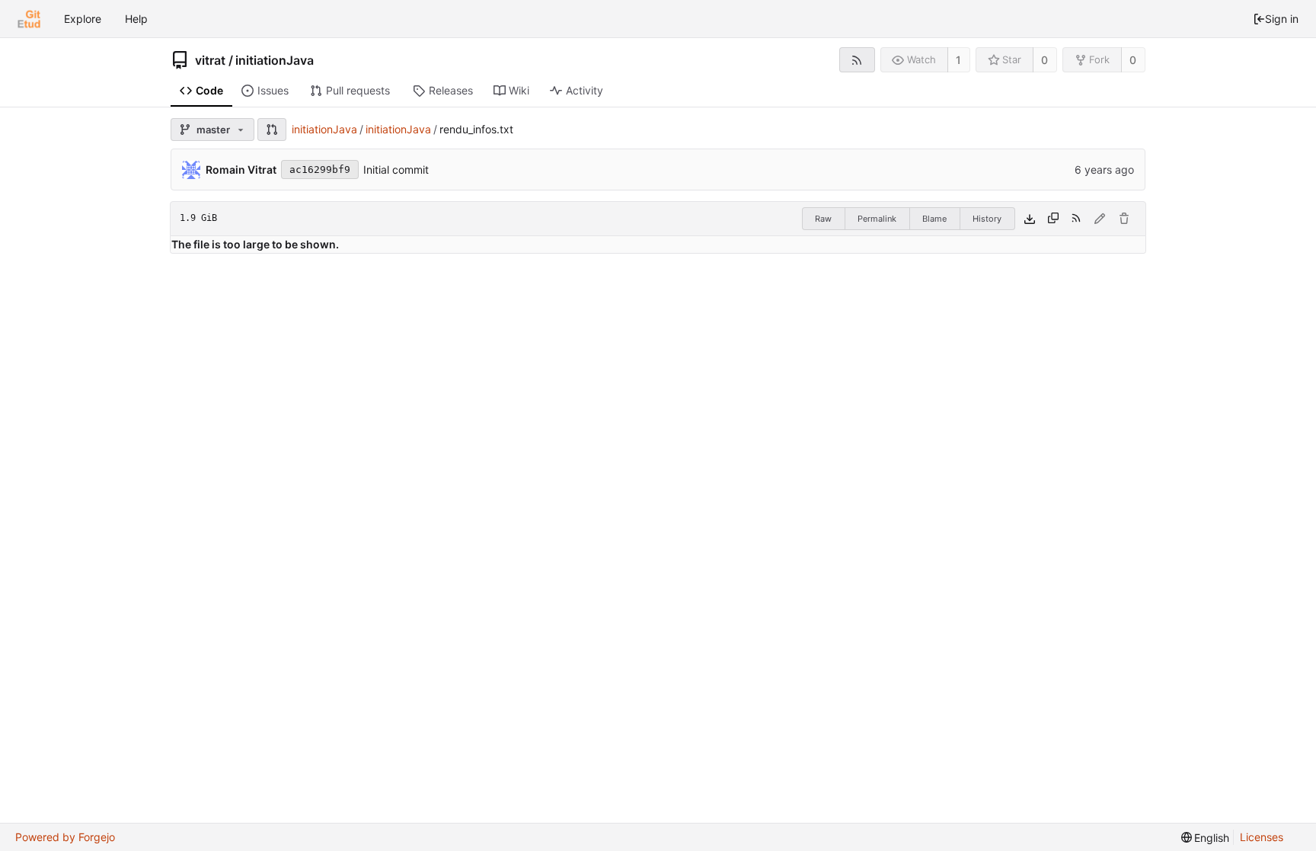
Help (136, 18)
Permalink (877, 218)
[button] (271, 129)
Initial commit (396, 169)
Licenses (1261, 836)
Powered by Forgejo (65, 836)
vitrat (210, 60)
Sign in (1281, 18)
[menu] (1205, 837)
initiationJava (274, 60)
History (987, 218)
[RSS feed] (857, 59)
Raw (823, 218)
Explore (82, 18)
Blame (934, 218)
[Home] (29, 19)
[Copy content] (1053, 218)
